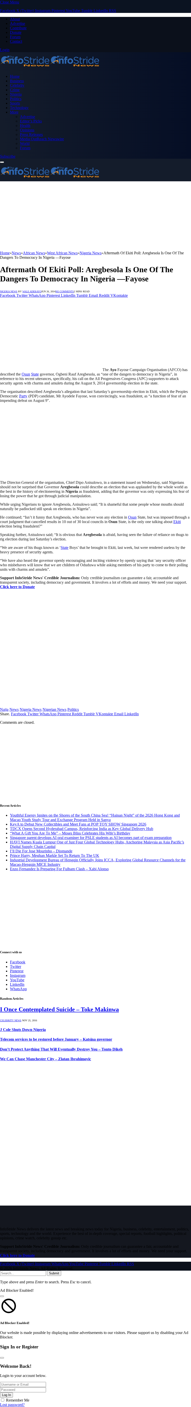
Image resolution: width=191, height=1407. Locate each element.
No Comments (64, 291)
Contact (16, 41)
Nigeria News (8, 291)
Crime (15, 90)
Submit (54, 1273)
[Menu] (2, 162)
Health (25, 125)
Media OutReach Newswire (42, 139)
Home (15, 76)
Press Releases (31, 134)
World (25, 143)
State (35, 374)
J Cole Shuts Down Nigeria (23, 1029)
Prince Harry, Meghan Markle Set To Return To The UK (54, 855)
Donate (15, 32)
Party (23, 396)
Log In (6, 1395)
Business (17, 81)
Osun (26, 374)
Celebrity (17, 85)
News (14, 709)
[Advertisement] (95, 216)
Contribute (18, 28)
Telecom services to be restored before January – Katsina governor (56, 1039)
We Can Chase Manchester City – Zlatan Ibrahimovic (45, 1059)
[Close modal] (2, 1296)
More (14, 112)
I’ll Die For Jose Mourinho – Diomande (41, 851)
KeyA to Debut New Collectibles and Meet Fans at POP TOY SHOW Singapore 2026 (78, 824)
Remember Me (17, 1400)
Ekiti (177, 522)
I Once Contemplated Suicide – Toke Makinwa (59, 1009)
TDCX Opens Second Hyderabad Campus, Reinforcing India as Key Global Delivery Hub (81, 829)
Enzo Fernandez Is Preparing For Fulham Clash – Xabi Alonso (59, 869)
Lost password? (12, 1405)
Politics (15, 99)
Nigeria (16, 94)
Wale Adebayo (31, 291)
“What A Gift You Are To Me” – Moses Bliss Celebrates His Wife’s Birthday (70, 833)
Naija (4, 709)
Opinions (27, 130)
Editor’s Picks (31, 121)
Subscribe (7, 156)
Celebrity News (10, 1020)
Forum (15, 37)
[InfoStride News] (49, 68)
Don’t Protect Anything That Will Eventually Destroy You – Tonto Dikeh (61, 1049)
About (15, 19)
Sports (15, 103)
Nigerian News (54, 709)
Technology (19, 108)
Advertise (17, 23)
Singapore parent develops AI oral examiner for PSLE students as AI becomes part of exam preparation (91, 838)
